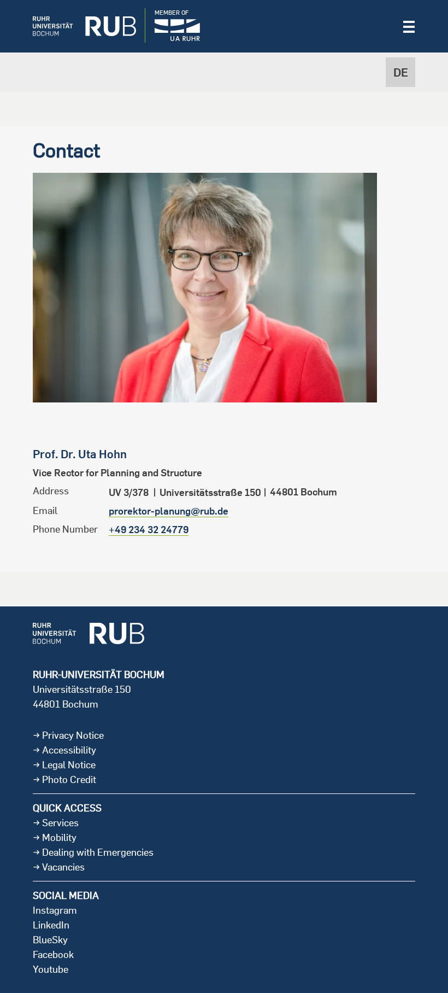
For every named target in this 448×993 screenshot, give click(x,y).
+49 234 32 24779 (148, 529)
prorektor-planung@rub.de (168, 511)
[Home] (76, 26)
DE (400, 72)
